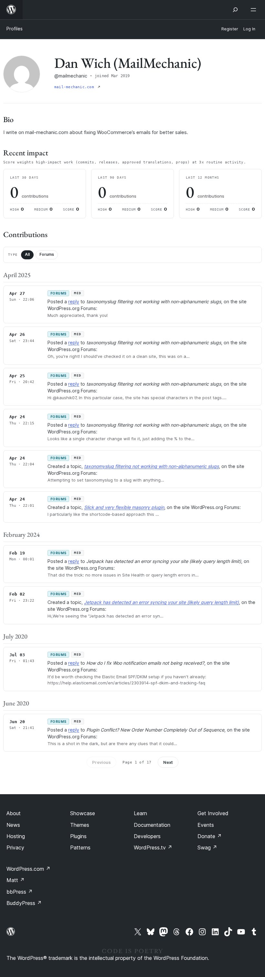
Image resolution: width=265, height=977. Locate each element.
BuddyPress (24, 903)
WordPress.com (28, 869)
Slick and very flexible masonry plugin (124, 507)
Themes (79, 825)
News (13, 825)
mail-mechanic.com (75, 87)
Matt (15, 880)
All (27, 254)
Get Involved (212, 813)
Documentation (152, 825)
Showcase (82, 813)
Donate (209, 836)
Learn (140, 813)
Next (168, 762)
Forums (46, 254)
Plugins (78, 836)
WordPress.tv (153, 847)
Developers (147, 836)
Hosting (15, 836)
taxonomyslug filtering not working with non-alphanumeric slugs (151, 466)
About (13, 813)
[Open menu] (254, 9)
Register (229, 28)
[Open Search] (235, 9)
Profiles (14, 28)
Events (205, 825)
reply (73, 301)
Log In (249, 28)
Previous (101, 762)
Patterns (80, 847)
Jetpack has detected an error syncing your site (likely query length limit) (161, 602)
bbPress (19, 892)
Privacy (15, 847)
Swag (207, 847)
